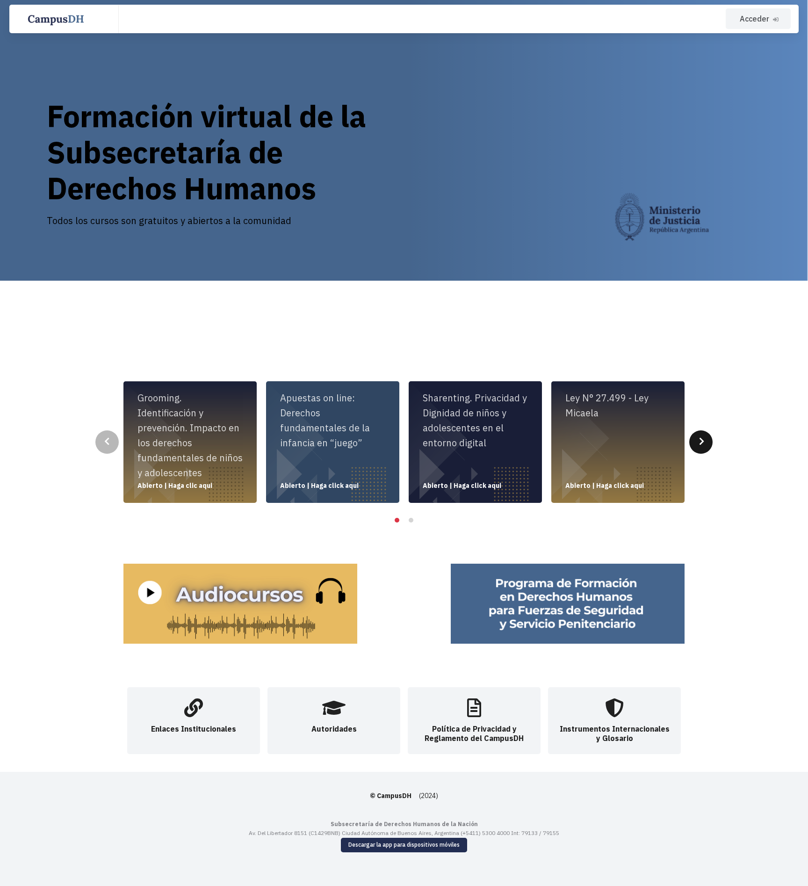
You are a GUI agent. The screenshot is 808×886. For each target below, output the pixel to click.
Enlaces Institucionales (193, 728)
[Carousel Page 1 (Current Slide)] (397, 520)
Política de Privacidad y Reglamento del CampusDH (474, 733)
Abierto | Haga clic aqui (174, 485)
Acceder (754, 18)
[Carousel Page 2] (411, 520)
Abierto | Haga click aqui (319, 485)
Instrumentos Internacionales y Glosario (615, 733)
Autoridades (334, 728)
